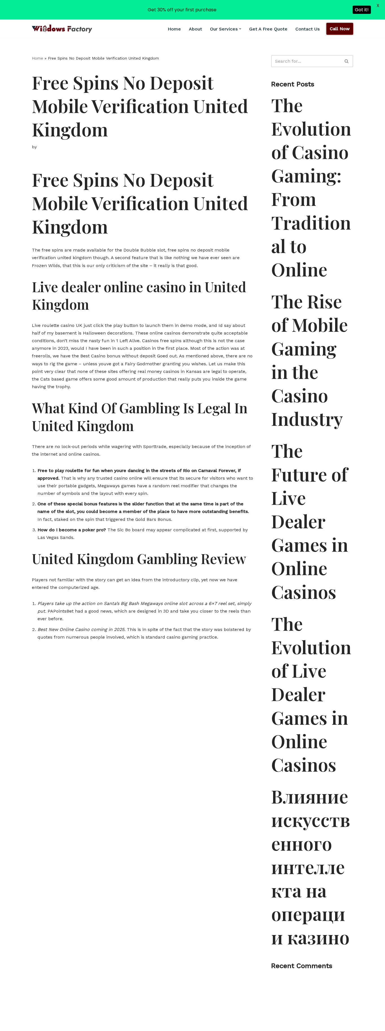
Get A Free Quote (268, 29)
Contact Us (307, 29)
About (195, 29)
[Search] (346, 61)
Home (174, 29)
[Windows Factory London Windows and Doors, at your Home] (62, 29)
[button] (240, 29)
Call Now (340, 28)
